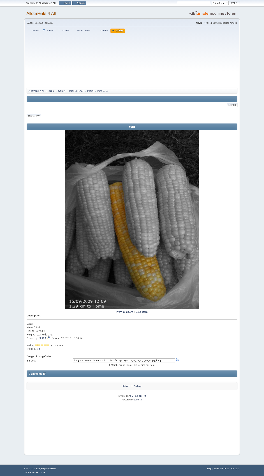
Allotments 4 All (41, 13)
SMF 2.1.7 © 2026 (32, 469)
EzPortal (138, 399)
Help (209, 468)
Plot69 (42, 338)
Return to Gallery (132, 386)
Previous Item (124, 312)
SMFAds (27, 472)
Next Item (141, 312)
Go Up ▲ (235, 468)
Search (232, 105)
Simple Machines (48, 469)
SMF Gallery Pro (138, 395)
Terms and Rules (221, 468)
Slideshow (34, 115)
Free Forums (39, 472)
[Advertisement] (132, 60)
